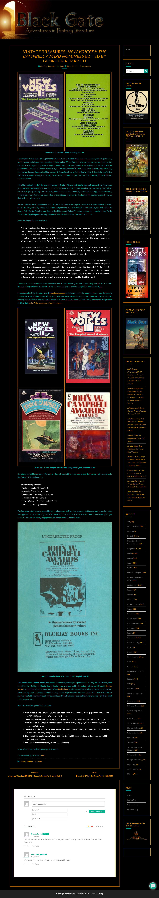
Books (23, 761)
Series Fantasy (132, 723)
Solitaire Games (133, 733)
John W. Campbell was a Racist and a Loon (46, 303)
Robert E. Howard (133, 706)
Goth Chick (131, 614)
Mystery (130, 652)
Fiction (129, 599)
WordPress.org (132, 810)
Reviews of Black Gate (135, 693)
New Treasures (132, 657)
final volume (63, 689)
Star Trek (130, 738)
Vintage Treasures (34, 761)
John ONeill (72, 66)
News (129, 662)
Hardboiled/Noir (133, 623)
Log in (129, 795)
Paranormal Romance (135, 671)
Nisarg (100, 893)
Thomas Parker (36, 834)
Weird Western (132, 769)
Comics (130, 558)
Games (129, 609)
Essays (129, 590)
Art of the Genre (133, 526)
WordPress (84, 893)
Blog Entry (131, 548)
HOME (128, 49)
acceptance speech (57, 293)
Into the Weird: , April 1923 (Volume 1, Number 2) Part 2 (136, 462)
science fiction (132, 718)
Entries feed (131, 800)
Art (128, 522)
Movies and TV (132, 642)
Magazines (131, 638)
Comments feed (133, 805)
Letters (130, 633)
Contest (130, 568)
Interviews (131, 628)
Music (129, 647)
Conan (129, 563)
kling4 (129, 446)
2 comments (85, 66)
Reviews (130, 689)
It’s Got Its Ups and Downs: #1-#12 (136, 411)
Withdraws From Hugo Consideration (135, 449)
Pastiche (130, 679)
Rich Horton (131, 701)
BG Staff (130, 536)
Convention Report (134, 572)
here (43, 755)
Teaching (130, 742)
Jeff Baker (131, 408)
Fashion (130, 595)
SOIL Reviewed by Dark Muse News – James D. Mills (135, 422)
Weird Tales (131, 764)
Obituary (130, 666)
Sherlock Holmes (133, 728)
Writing (130, 774)
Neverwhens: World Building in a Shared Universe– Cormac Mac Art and (135, 378)
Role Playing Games (134, 711)
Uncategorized (132, 755)
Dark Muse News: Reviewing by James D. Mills (136, 427)
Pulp (129, 684)
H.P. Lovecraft (132, 618)
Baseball (130, 531)
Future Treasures (133, 604)
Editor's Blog (132, 585)
